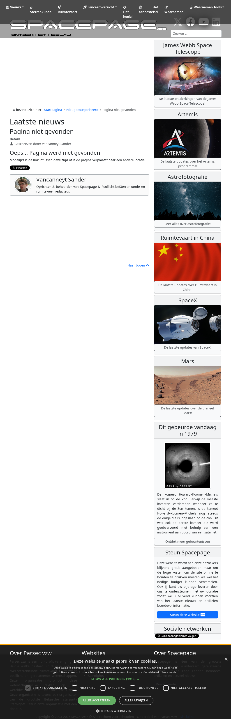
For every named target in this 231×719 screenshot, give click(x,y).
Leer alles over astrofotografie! (188, 224)
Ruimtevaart (67, 12)
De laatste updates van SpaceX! (187, 347)
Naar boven (136, 265)
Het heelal (127, 14)
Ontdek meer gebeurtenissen (187, 541)
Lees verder (170, 672)
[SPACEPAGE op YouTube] (203, 24)
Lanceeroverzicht (100, 7)
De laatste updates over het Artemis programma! (187, 163)
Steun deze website (185, 615)
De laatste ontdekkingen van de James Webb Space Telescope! (188, 101)
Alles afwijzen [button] (136, 700)
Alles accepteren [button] (97, 700)
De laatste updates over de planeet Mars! (187, 410)
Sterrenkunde (40, 12)
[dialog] (115, 687)
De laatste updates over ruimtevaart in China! (187, 287)
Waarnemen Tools (207, 7)
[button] (115, 678)
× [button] (226, 659)
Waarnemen (173, 12)
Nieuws (15, 7)
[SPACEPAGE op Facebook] (190, 24)
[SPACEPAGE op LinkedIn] (216, 24)
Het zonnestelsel (148, 9)
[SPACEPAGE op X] (177, 24)
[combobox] (196, 33)
